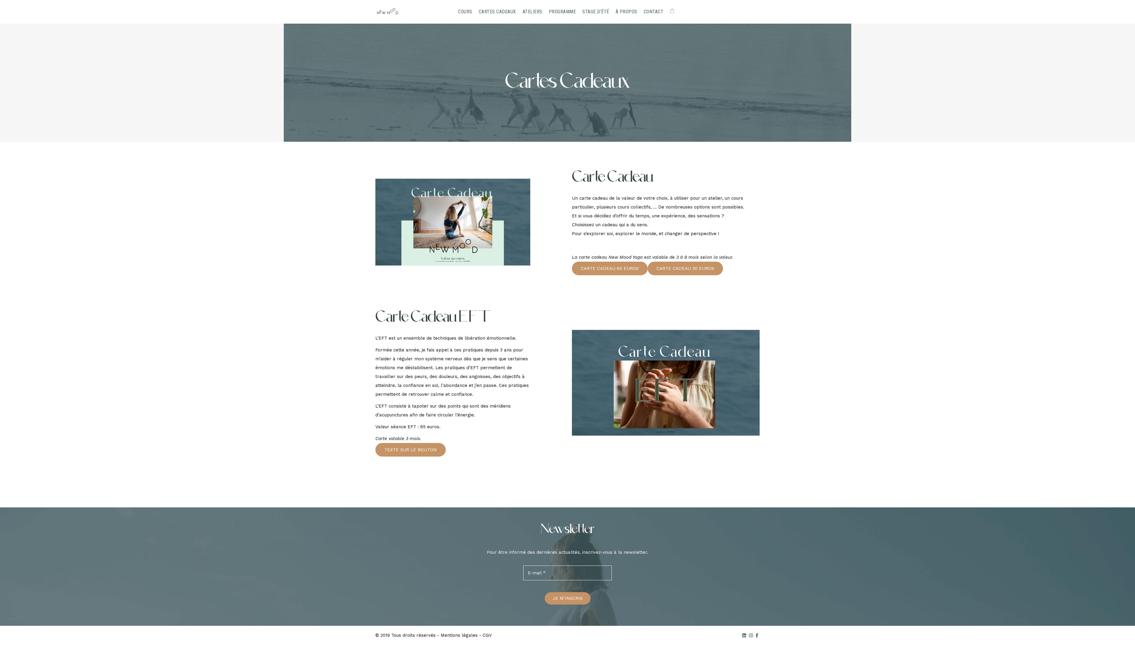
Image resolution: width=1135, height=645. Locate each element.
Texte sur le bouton (410, 449)
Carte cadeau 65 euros (610, 268)
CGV (487, 635)
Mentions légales (459, 635)
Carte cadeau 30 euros (685, 268)
